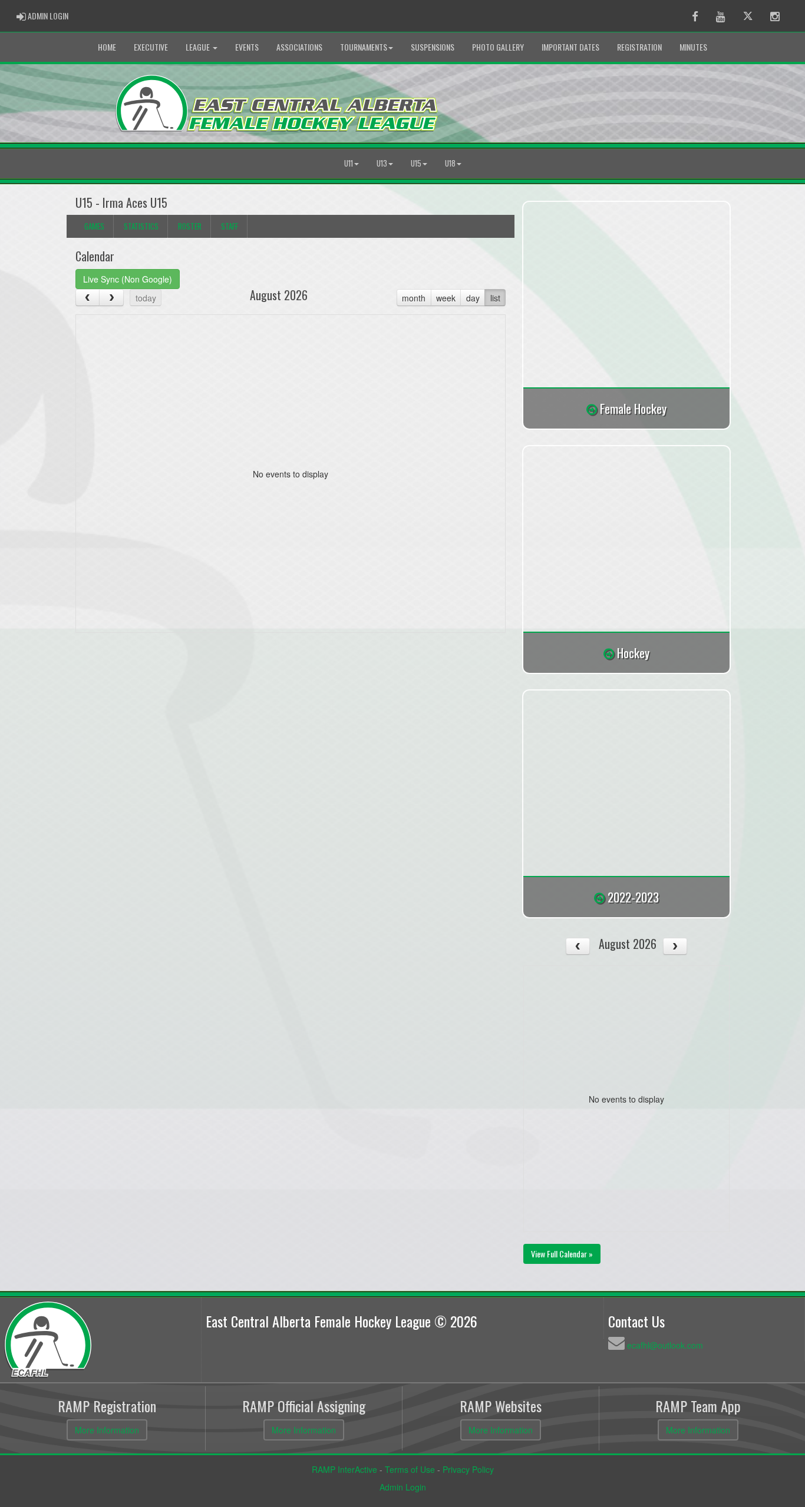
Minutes (693, 47)
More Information (107, 1430)
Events (247, 47)
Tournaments (363, 47)
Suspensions (432, 47)
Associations (299, 47)
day (473, 298)
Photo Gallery (498, 47)
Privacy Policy (468, 1469)
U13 (382, 163)
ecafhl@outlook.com (665, 1345)
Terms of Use (410, 1469)
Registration (639, 47)
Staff (229, 226)
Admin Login (403, 1487)
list (495, 298)
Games (94, 226)
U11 (348, 163)
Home (107, 47)
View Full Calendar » (562, 1253)
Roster (190, 226)
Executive (151, 47)
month (413, 298)
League (199, 47)
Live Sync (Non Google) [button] (127, 279)
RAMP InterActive (344, 1469)
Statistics (141, 226)
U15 (416, 163)
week (446, 298)
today (146, 298)
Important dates (570, 47)
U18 (450, 163)
